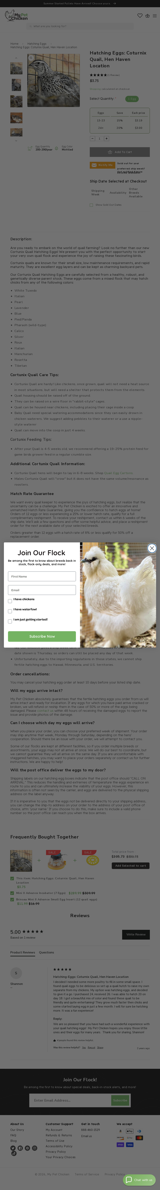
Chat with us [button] (143, 1180)
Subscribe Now (42, 636)
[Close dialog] (151, 548)
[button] (139, 1180)
